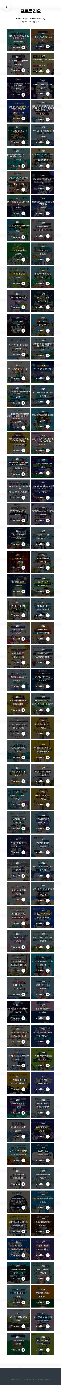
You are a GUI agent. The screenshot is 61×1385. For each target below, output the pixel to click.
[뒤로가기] (7, 7)
